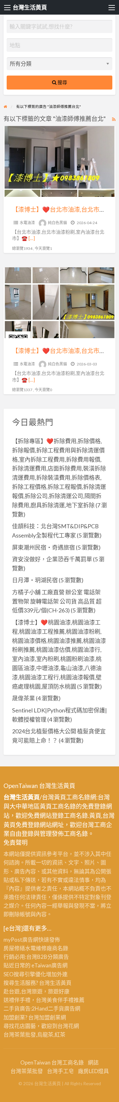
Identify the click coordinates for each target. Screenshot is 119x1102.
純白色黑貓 (57, 222)
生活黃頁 (60, 982)
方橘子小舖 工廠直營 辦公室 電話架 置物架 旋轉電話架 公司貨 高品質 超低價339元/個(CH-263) (57, 601)
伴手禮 (65, 1000)
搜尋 (61, 82)
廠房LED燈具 (93, 1071)
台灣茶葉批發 (19, 1034)
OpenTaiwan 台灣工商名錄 (52, 1062)
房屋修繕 (14, 948)
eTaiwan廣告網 (49, 965)
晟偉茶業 (23, 698)
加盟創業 (50, 1017)
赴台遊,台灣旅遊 (23, 991)
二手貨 (56, 1008)
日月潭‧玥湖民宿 (35, 580)
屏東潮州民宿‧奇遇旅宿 (43, 547)
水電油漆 (27, 222)
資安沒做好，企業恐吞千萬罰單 (52, 559)
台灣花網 (68, 1026)
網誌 (93, 1062)
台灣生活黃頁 (30, 7)
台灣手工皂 (60, 1071)
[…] (32, 238)
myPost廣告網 (20, 939)
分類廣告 (58, 956)
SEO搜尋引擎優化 (24, 974)
